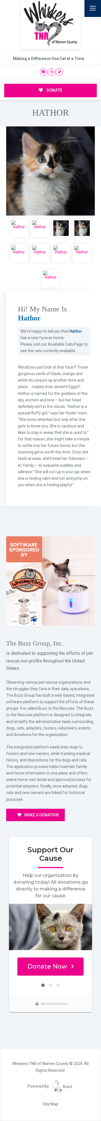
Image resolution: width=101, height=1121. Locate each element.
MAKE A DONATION (41, 815)
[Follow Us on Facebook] (43, 72)
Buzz (67, 1086)
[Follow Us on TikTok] (59, 72)
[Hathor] (50, 171)
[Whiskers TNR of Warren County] (50, 23)
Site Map (50, 1104)
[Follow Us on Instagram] (51, 72)
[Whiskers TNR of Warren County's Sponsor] (50, 580)
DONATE (53, 90)
